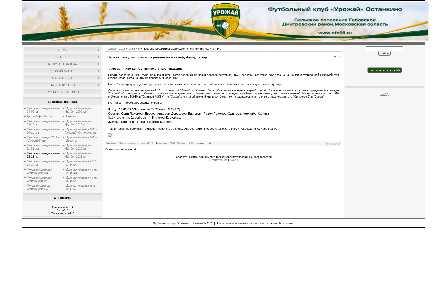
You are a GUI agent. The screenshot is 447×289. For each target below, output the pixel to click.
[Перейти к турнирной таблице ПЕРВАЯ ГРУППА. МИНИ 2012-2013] (110, 136)
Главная (110, 48)
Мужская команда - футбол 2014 (39, 171)
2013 (122, 48)
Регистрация (219, 159)
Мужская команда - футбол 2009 (78, 110)
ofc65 (191, 143)
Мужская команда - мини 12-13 (136, 143)
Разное (70, 116)
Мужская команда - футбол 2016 (39, 187)
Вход (233, 159)
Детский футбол (37, 116)
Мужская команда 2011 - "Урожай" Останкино (81, 131)
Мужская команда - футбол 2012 (78, 147)
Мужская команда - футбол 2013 (78, 155)
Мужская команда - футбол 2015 (39, 179)
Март (131, 48)
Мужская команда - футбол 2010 (78, 123)
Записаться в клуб (384, 70)
